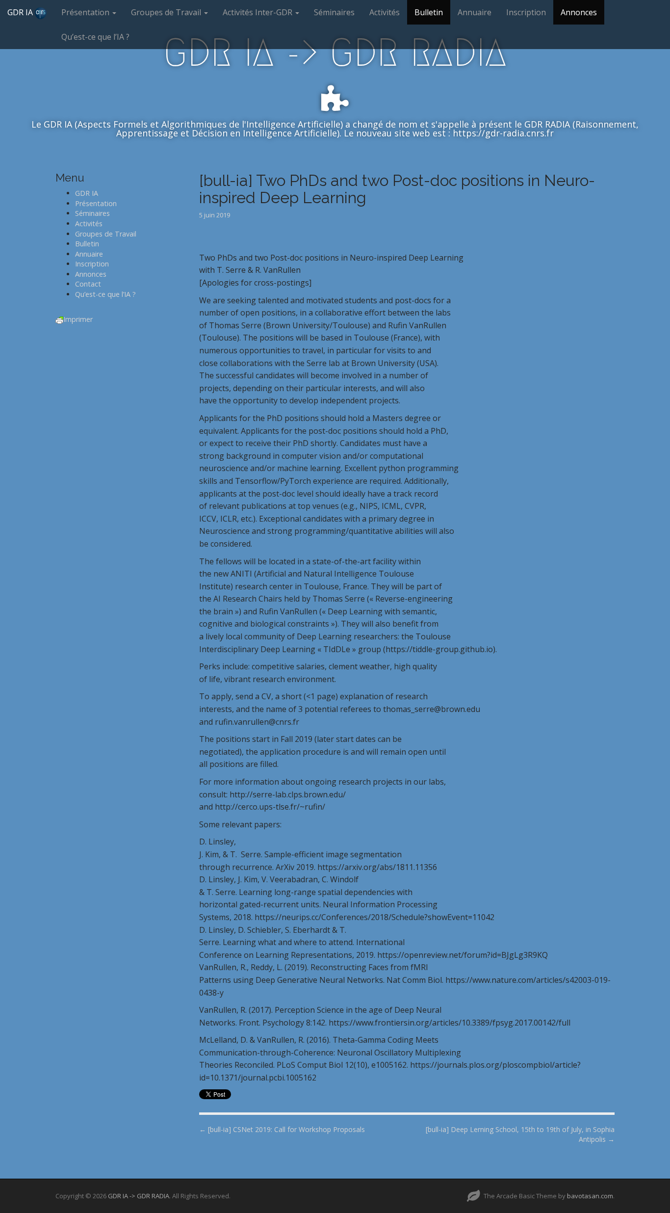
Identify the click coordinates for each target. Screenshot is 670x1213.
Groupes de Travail (167, 12)
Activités (384, 12)
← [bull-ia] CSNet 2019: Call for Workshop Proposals (282, 1129)
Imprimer (78, 319)
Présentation (86, 12)
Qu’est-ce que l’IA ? (95, 36)
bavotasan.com (590, 1195)
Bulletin (428, 12)
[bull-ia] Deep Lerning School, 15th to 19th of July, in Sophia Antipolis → (520, 1134)
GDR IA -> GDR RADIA (335, 52)
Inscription (526, 12)
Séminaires (334, 12)
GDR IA (21, 12)
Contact (88, 284)
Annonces (579, 12)
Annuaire (474, 12)
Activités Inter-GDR (258, 12)
